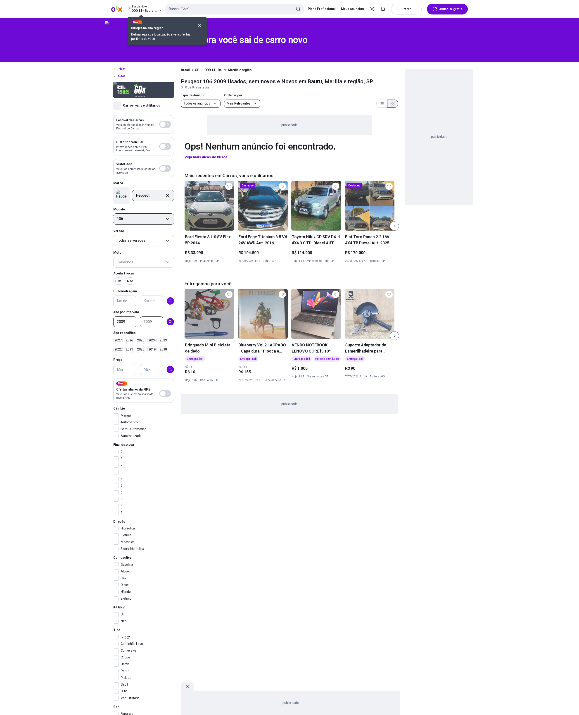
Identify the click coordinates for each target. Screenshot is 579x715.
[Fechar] (199, 25)
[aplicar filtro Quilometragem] (170, 301)
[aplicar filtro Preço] (170, 369)
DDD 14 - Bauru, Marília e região (228, 70)
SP (197, 70)
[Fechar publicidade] (187, 686)
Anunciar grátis (450, 9)
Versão (118, 231)
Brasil (185, 70)
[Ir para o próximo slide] (394, 226)
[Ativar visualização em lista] (381, 104)
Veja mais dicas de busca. (206, 157)
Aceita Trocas (124, 273)
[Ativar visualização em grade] (392, 104)
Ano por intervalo (126, 312)
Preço (118, 360)
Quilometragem (125, 291)
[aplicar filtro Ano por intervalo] (170, 321)
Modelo (119, 209)
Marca (118, 183)
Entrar (406, 9)
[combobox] (234, 9)
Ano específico (124, 333)
